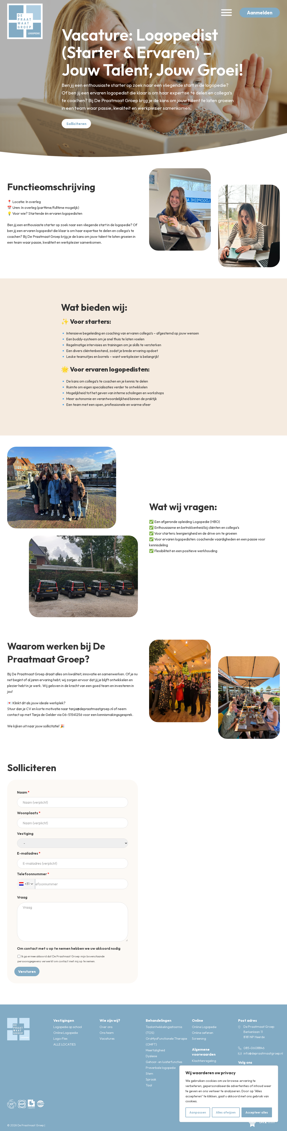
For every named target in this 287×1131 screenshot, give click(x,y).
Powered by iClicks (57, 1125)
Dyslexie (151, 1056)
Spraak (151, 1079)
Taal (149, 1085)
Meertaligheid (155, 1050)
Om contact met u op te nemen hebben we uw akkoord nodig (68, 948)
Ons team (107, 1033)
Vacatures (107, 1039)
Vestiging (25, 833)
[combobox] (26, 884)
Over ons (106, 1027)
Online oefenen (202, 1033)
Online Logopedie (65, 1033)
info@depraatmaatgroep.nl (263, 1053)
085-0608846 (254, 1048)
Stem (149, 1074)
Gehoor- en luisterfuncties (164, 1062)
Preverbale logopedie (161, 1068)
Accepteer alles (257, 1112)
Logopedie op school (67, 1027)
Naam (23, 792)
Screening (199, 1039)
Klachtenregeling (204, 1061)
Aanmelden (259, 12)
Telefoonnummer (33, 874)
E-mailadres (29, 853)
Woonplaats (29, 813)
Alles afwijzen (226, 1112)
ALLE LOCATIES (64, 1044)
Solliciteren (76, 123)
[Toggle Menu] (226, 12)
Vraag (22, 897)
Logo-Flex (60, 1039)
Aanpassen (197, 1112)
